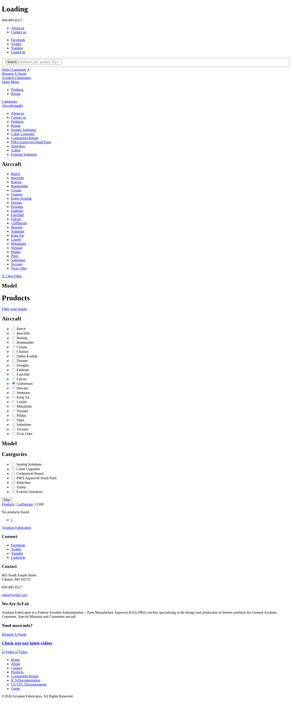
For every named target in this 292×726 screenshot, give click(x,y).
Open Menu (10, 82)
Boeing (16, 182)
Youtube (17, 48)
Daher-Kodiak (21, 198)
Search (12, 62)
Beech (15, 174)
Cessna (16, 190)
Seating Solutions (23, 130)
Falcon (16, 219)
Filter (7, 500)
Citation (16, 194)
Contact (16, 668)
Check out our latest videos (27, 643)
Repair (16, 94)
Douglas (17, 207)
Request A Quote (14, 74)
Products (17, 90)
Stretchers (18, 146)
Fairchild (17, 215)
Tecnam (16, 264)
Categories (9, 101)
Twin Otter (19, 268)
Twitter (16, 44)
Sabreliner (18, 260)
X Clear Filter (12, 276)
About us (17, 28)
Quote (15, 688)
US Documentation (29, 684)
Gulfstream (19, 223)
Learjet (16, 239)
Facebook (18, 40)
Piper (14, 256)
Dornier (16, 202)
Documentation (25, 680)
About (15, 664)
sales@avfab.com (14, 595)
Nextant (16, 248)
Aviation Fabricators (16, 78)
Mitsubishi (18, 244)
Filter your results (14, 309)
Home (15, 660)
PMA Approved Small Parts (31, 142)
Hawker (17, 227)
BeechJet (17, 178)
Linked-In (18, 52)
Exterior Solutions (24, 154)
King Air (17, 235)
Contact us (18, 32)
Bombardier (19, 186)
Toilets (16, 150)
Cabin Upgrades (22, 134)
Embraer (17, 211)
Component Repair (24, 138)
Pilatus (16, 252)
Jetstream (17, 231)
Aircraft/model (12, 105)
